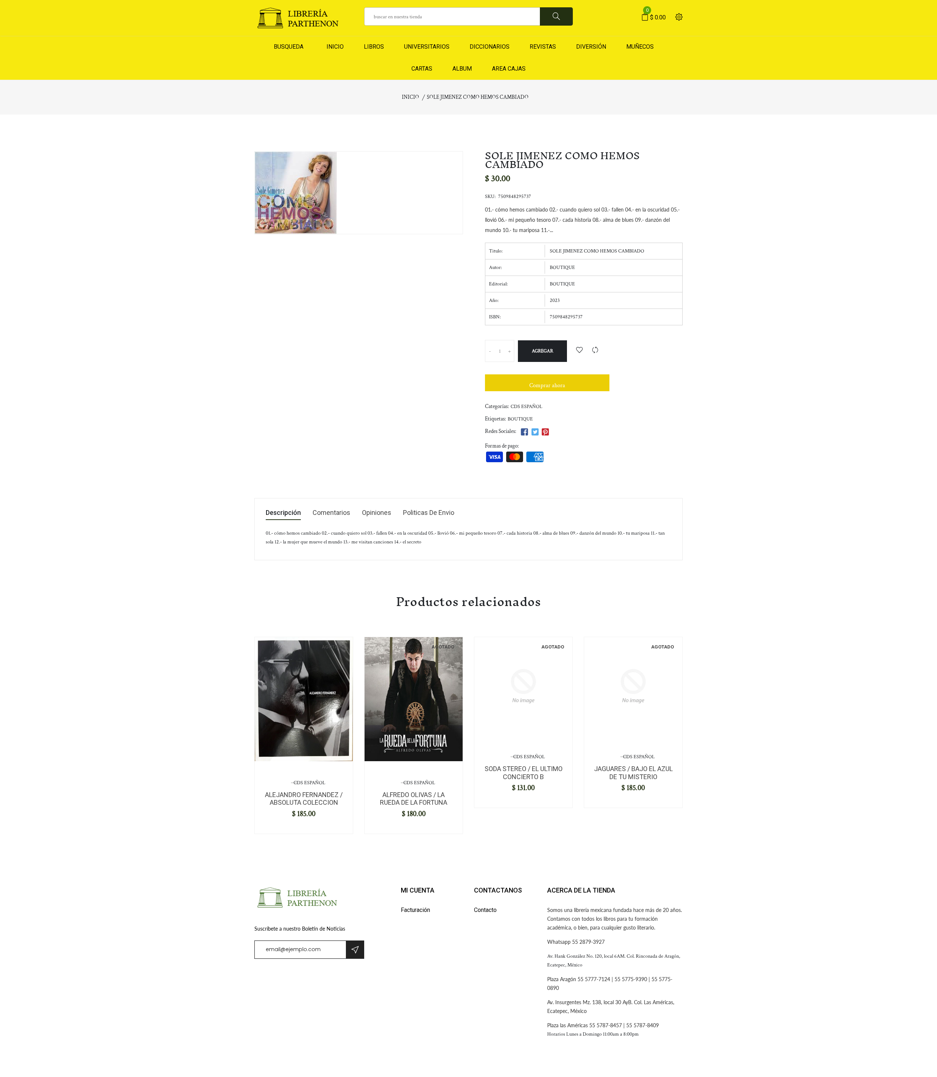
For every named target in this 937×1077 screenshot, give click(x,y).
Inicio (410, 97)
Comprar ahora (547, 385)
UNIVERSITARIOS (426, 46)
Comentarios (331, 512)
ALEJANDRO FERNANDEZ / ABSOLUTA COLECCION (304, 799)
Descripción (283, 512)
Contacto (485, 909)
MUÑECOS (640, 46)
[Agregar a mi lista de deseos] (579, 351)
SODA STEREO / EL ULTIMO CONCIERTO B (524, 773)
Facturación (415, 909)
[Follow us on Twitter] (535, 432)
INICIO (334, 46)
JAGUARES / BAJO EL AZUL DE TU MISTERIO (633, 773)
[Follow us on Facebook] (524, 432)
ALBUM (462, 68)
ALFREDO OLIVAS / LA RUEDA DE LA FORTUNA (413, 799)
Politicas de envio (428, 512)
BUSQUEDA (288, 46)
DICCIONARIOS (489, 46)
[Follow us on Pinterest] (545, 432)
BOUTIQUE (520, 419)
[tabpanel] (304, 699)
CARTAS (421, 68)
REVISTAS (543, 46)
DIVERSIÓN (591, 46)
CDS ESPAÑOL (526, 406)
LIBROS (374, 46)
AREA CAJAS (509, 68)
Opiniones (376, 512)
